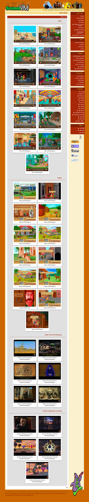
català (82, 91)
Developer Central (79, 56)
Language (80, 89)
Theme (81, 125)
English (82, 98)
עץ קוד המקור (78, 64)
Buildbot (82, 66)
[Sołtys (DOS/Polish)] (25, 298)
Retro (83, 132)
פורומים (80, 20)
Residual (82, 130)
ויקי (81, 48)
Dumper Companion (79, 35)
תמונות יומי (79, 62)
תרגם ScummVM (77, 60)
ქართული (81, 110)
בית (81, 16)
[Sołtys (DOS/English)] (50, 191)
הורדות (80, 22)
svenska (82, 119)
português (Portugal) (79, 114)
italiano (82, 108)
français (82, 104)
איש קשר (80, 80)
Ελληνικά (82, 96)
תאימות (80, 46)
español (82, 100)
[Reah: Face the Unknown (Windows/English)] (50, 348)
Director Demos (80, 29)
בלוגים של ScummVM (79, 32)
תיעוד (81, 39)
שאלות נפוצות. (78, 42)
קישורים (80, 82)
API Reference (80, 68)
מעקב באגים (79, 58)
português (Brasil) (79, 112)
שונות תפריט (79, 73)
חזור (67, 487)
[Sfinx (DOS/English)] (50, 34)
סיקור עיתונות (79, 78)
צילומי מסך (79, 18)
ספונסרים (79, 76)
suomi (82, 102)
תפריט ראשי (80, 13)
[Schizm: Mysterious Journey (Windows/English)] (50, 424)
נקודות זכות (79, 84)
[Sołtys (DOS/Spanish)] (25, 277)
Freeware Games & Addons (79, 25)
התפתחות (80, 53)
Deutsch (82, 93)
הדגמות (80, 27)
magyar (82, 106)
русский (82, 116)
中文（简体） (81, 121)
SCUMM (82, 128)
